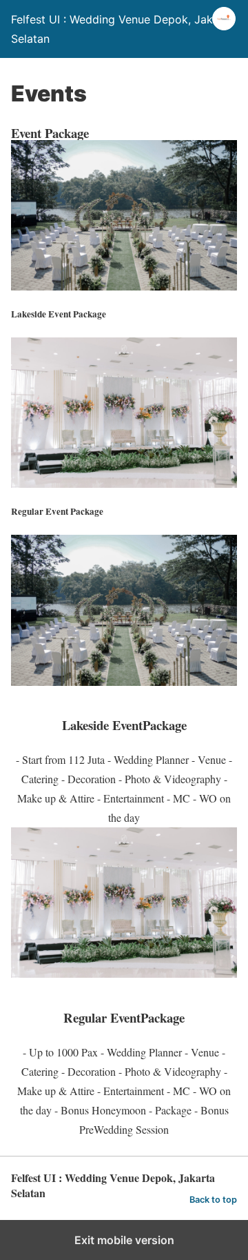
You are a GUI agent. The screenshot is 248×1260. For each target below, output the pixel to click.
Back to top (213, 1199)
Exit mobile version (124, 1240)
